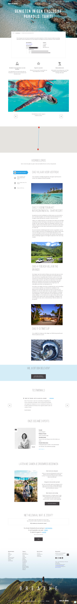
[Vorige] (15, 116)
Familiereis (24, 559)
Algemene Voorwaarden (34, 601)
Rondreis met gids (25, 567)
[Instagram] (58, 558)
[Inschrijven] (68, 555)
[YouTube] (60, 558)
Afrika (9, 553)
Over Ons (67, 1)
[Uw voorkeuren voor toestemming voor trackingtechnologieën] (75, 602)
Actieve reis (24, 553)
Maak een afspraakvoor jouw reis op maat (38, 376)
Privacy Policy (19, 601)
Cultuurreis (24, 557)
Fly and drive (24, 560)
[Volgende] (61, 116)
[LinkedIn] (62, 558)
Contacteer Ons (39, 554)
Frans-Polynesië (29, 44)
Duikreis (23, 558)
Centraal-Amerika (11, 557)
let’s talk (41, 449)
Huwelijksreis (24, 561)
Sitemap (47, 601)
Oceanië (9, 559)
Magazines (57, 1)
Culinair (23, 556)
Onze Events (39, 556)
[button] (38, 150)
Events (60, 1)
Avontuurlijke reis (25, 554)
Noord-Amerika (10, 558)
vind (38, 539)
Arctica (9, 555)
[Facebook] (56, 558)
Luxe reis (34, 27)
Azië (9, 556)
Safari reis (24, 568)
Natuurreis (24, 565)
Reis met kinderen (25, 566)
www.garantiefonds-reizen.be (59, 565)
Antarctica (10, 554)
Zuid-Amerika (10, 560)
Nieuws (64, 1)
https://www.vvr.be (58, 567)
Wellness (42, 27)
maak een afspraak (52, 503)
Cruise (23, 555)
